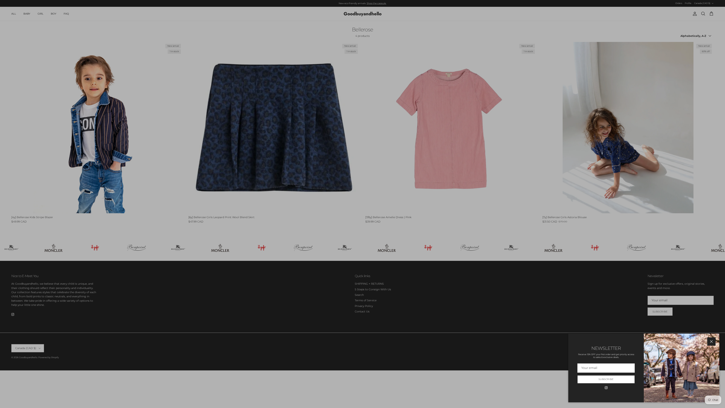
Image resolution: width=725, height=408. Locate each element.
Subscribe (606, 379)
